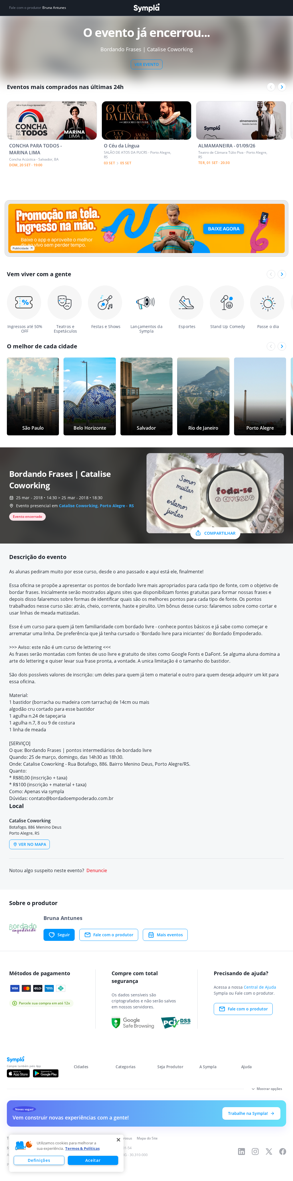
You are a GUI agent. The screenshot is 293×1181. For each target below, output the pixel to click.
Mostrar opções (269, 1088)
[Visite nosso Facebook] (282, 1151)
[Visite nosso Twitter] (269, 1151)
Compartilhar (219, 533)
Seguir (64, 934)
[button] (24, 1146)
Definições (39, 1160)
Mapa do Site (147, 1138)
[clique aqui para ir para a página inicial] (146, 7)
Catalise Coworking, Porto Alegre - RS (96, 505)
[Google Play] (45, 1073)
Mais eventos (170, 934)
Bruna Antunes (54, 8)
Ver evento (146, 64)
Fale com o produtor (113, 934)
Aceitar (92, 1160)
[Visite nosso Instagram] (255, 1151)
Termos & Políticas (82, 1148)
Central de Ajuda (260, 987)
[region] (66, 1153)
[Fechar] (118, 1139)
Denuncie (96, 870)
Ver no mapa (32, 844)
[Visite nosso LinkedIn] (241, 1151)
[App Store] (18, 1073)
